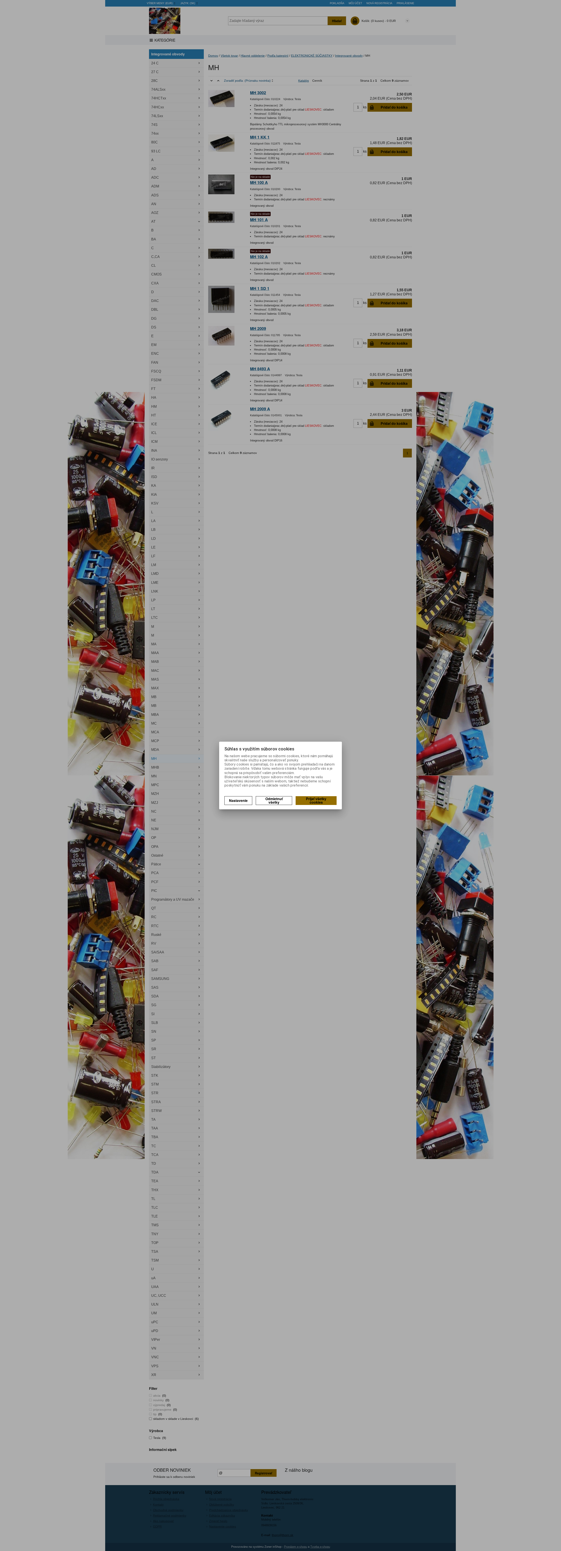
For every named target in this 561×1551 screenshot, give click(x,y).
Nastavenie (238, 800)
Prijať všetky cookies (316, 800)
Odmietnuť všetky (274, 800)
